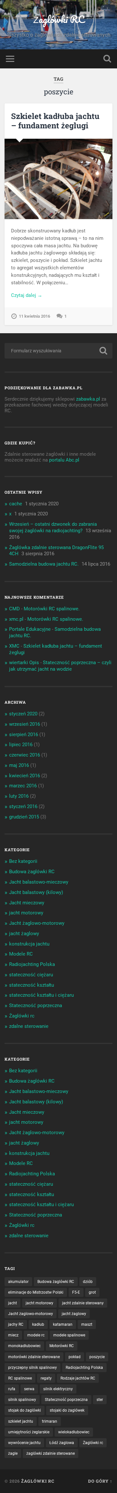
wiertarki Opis (24, 662)
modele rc (36, 1335)
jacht (12, 1303)
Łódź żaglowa (61, 1442)
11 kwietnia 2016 (34, 316)
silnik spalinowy (22, 1399)
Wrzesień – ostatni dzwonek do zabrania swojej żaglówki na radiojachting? (53, 527)
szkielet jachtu (20, 1421)
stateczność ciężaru (31, 975)
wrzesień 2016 (24, 724)
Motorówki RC (61, 1346)
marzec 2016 (23, 786)
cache (15, 504)
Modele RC (21, 954)
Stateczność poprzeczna (35, 1005)
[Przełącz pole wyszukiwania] (107, 58)
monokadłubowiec (24, 1346)
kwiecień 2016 (24, 776)
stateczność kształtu (31, 985)
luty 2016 (19, 796)
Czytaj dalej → (26, 295)
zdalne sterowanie (28, 1026)
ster (100, 1399)
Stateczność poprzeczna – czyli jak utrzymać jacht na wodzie (60, 666)
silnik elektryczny (58, 1389)
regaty (46, 1378)
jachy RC (15, 1324)
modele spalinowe (69, 1335)
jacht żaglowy (24, 933)
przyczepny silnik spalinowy (32, 1367)
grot (92, 1292)
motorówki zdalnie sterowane (34, 1357)
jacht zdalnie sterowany (83, 1303)
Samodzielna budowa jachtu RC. (44, 564)
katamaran (62, 1324)
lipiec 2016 (20, 744)
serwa (29, 1389)
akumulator (18, 1281)
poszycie (97, 1357)
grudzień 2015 (24, 817)
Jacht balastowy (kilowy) (36, 892)
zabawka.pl (88, 399)
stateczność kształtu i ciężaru (41, 995)
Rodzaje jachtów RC (77, 1378)
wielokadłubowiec (73, 1432)
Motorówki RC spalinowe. (52, 609)
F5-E (76, 1292)
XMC (14, 646)
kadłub (38, 1324)
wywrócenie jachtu (24, 1442)
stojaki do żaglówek (67, 1410)
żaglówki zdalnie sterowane (50, 1453)
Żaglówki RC (58, 19)
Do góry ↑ (100, 1481)
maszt (86, 1324)
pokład (75, 1357)
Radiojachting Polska (32, 964)
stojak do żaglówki (24, 1410)
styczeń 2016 (23, 806)
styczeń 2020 (23, 714)
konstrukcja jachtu (29, 944)
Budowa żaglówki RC (32, 872)
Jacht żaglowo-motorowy (36, 923)
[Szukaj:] (58, 351)
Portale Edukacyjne (30, 629)
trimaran (49, 1421)
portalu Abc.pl (64, 460)
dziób (88, 1281)
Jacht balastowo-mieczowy (38, 882)
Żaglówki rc (21, 1016)
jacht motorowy (26, 913)
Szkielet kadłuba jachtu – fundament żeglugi (55, 121)
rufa (11, 1389)
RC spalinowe (20, 1378)
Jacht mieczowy (26, 903)
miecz (13, 1335)
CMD (14, 609)
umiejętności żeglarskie (28, 1432)
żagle (13, 1453)
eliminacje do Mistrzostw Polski (35, 1292)
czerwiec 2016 (24, 755)
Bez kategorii (23, 861)
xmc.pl (16, 619)
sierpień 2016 (23, 734)
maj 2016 (19, 765)
